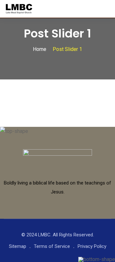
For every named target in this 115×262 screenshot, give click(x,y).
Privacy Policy (92, 246)
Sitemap (17, 246)
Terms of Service (52, 246)
